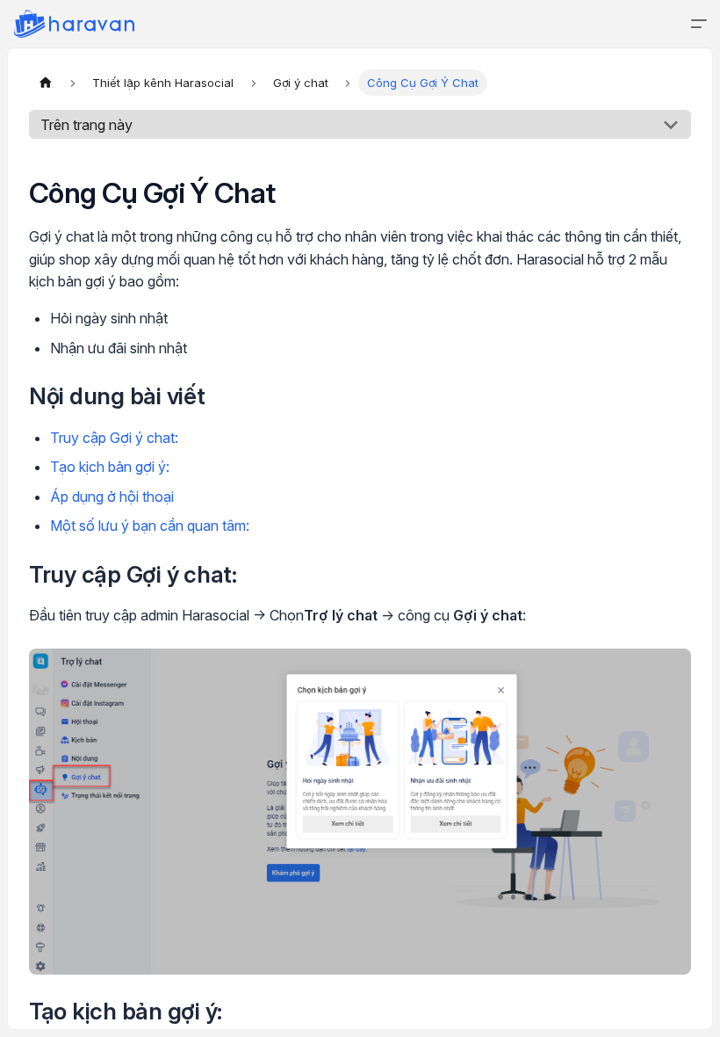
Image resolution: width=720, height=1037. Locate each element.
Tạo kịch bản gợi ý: (109, 466)
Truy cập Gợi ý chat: (114, 437)
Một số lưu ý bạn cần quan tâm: (149, 525)
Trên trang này (86, 125)
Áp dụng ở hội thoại (112, 496)
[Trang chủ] (45, 82)
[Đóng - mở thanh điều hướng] (699, 24)
